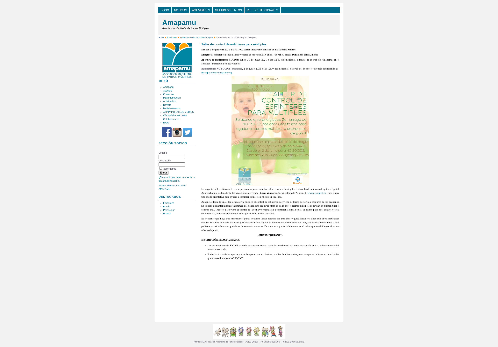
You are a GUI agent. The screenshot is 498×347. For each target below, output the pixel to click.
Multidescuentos (172, 108)
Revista (167, 105)
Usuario (163, 152)
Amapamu (179, 22)
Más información (172, 97)
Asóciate (167, 90)
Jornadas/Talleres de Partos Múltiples (197, 37)
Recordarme (169, 168)
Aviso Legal (251, 341)
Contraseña (165, 160)
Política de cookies (270, 341)
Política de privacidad (293, 341)
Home (161, 37)
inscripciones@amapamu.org (216, 72)
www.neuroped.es (317, 192)
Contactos (168, 94)
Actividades (172, 37)
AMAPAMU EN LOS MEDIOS (178, 112)
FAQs (166, 122)
